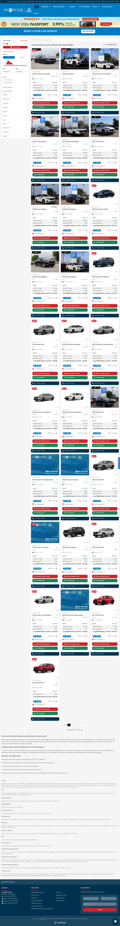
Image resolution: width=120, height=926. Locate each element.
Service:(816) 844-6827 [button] (11, 901)
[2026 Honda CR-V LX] (105, 532)
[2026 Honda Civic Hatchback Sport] (105, 58)
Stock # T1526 (65, 477)
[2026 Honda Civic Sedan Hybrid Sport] (105, 329)
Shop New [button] (45, 6)
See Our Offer (88, 31)
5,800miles (54, 76)
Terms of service (36, 903)
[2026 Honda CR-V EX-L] (45, 329)
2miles (115, 76)
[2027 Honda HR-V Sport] (105, 600)
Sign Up (100, 909)
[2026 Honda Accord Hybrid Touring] (45, 397)
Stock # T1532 (65, 410)
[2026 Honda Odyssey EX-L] (45, 194)
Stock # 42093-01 (36, 680)
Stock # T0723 (65, 71)
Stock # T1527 (95, 207)
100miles (85, 279)
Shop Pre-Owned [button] (58, 6)
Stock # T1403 (36, 207)
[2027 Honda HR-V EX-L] (105, 126)
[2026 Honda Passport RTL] (45, 126)
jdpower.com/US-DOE (60, 875)
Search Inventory (36, 6)
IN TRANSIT (54, 206)
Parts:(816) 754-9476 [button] (10, 903)
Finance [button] (95, 6)
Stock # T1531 (36, 545)
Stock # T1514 (65, 613)
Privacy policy (60, 900)
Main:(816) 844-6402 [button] (10, 898)
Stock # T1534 (36, 342)
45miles (85, 76)
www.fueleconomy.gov (25, 795)
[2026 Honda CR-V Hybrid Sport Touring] (75, 126)
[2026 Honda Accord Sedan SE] (45, 58)
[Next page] (84, 725)
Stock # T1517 (65, 545)
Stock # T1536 (95, 545)
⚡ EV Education (84, 6)
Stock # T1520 (95, 477)
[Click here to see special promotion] (60, 19)
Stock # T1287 (95, 71)
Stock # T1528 (65, 342)
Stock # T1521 (36, 477)
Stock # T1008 (36, 71)
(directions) (75, 787)
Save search (16, 47)
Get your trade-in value (43, 102)
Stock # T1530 (36, 410)
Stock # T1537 (36, 613)
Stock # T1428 (36, 139)
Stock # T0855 (95, 410)
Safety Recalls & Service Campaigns (42, 908)
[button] (61, 1)
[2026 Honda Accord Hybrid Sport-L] (75, 329)
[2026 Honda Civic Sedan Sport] (105, 194)
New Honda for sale (37, 892)
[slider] (3, 65)
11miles (55, 279)
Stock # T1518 (95, 274)
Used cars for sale (61, 895)
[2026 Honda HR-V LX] (75, 58)
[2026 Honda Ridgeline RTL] (45, 261)
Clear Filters (24, 40)
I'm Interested (40, 107)
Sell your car (35, 895)
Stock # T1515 (95, 342)
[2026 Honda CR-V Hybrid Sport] (105, 261)
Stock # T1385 (65, 207)
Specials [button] (71, 6)
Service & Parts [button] (107, 6)
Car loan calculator (37, 900)
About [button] (36, 13)
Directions (34, 898)
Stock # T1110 (65, 274)
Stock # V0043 (95, 613)
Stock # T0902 (65, 139)
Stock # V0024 (95, 139)
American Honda (36, 906)
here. (49, 846)
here (29, 846)
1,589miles (113, 414)
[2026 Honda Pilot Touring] (105, 397)
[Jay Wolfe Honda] (18, 10)
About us (58, 892)
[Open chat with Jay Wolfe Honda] (115, 921)
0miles (115, 211)
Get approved (60, 898)
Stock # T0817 (36, 274)
